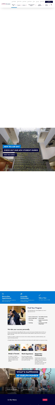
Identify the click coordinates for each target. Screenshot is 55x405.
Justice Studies (41, 318)
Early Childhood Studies (43, 316)
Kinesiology (31, 320)
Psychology (31, 322)
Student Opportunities (43, 389)
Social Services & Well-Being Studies (43, 323)
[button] (14, 6)
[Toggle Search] (51, 5)
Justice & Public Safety (33, 318)
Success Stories (27, 389)
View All (45, 399)
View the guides (9, 155)
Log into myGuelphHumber (49, 2)
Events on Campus (12, 389)
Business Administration (33, 316)
